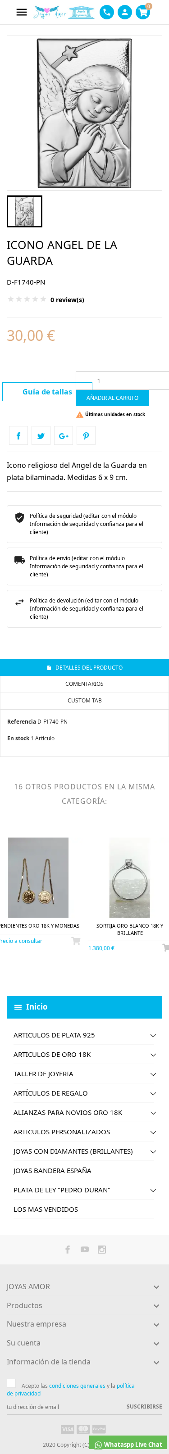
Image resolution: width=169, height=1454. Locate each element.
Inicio (37, 1006)
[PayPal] (99, 1429)
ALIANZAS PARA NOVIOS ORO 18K (68, 1112)
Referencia (21, 721)
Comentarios (84, 684)
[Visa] (67, 1429)
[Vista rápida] (31, 973)
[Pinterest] (86, 435)
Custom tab (85, 700)
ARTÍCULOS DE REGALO (51, 1092)
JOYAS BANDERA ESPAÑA (52, 1170)
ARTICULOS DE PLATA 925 (54, 1034)
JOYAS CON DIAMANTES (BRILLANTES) (73, 1150)
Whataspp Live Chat (132, 1444)
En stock (18, 738)
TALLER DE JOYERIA (43, 1073)
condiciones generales (77, 1386)
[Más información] (46, 973)
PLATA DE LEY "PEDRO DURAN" (62, 1189)
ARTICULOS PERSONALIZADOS (62, 1131)
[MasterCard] (83, 1429)
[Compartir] (18, 435)
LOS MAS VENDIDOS (46, 1209)
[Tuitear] (41, 435)
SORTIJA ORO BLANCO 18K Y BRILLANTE (129, 929)
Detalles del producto (88, 667)
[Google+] (63, 435)
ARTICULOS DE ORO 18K (52, 1054)
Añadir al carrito (112, 398)
